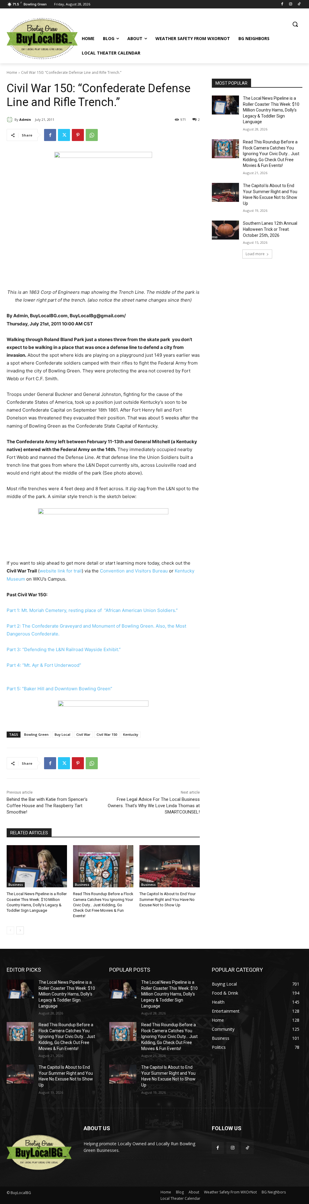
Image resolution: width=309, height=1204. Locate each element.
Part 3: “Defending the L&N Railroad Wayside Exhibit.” (64, 649)
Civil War (83, 734)
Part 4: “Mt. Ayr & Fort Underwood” (44, 665)
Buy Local (62, 734)
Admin (25, 119)
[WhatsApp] (92, 135)
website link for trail (61, 571)
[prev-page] (10, 930)
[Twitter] (64, 135)
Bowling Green (36, 734)
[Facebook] (282, 4)
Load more (255, 253)
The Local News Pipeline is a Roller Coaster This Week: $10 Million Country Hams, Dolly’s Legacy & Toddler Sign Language (271, 110)
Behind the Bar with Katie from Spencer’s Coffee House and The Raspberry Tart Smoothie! (47, 806)
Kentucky (130, 734)
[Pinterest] (78, 135)
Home (12, 72)
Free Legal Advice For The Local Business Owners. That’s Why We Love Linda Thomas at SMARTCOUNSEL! (154, 806)
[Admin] (10, 120)
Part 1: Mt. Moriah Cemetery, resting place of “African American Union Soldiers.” (92, 610)
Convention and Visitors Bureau (134, 571)
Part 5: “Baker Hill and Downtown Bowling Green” (59, 688)
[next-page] (20, 930)
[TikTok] (298, 4)
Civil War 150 (107, 734)
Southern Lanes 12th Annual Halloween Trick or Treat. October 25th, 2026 (270, 229)
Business (15, 885)
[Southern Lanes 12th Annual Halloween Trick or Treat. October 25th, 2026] (225, 230)
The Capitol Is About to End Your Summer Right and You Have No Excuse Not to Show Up (167, 899)
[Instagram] (290, 4)
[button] (295, 24)
